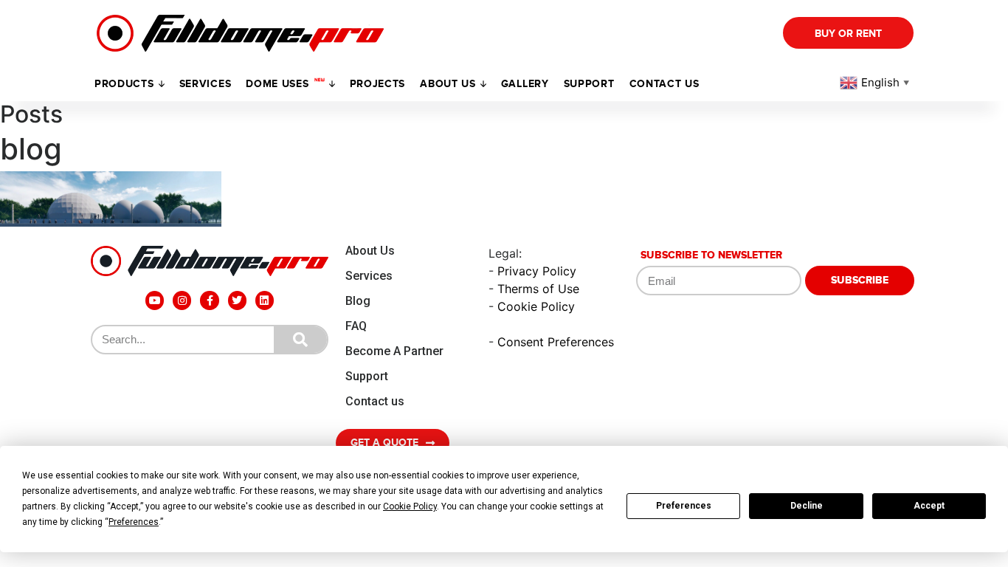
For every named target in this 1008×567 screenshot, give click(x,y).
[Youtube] (154, 300)
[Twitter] (237, 300)
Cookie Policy (536, 306)
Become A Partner (394, 351)
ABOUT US (448, 84)
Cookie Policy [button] (410, 506)
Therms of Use (538, 288)
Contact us (664, 84)
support (589, 84)
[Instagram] (182, 300)
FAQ (356, 326)
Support (366, 376)
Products (124, 84)
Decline (806, 506)
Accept (929, 506)
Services (205, 84)
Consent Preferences (555, 341)
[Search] (300, 339)
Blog (357, 301)
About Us (370, 251)
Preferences (683, 506)
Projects (378, 84)
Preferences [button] (133, 522)
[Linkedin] (264, 300)
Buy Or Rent (848, 33)
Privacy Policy (536, 271)
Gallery (525, 84)
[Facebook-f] (209, 300)
